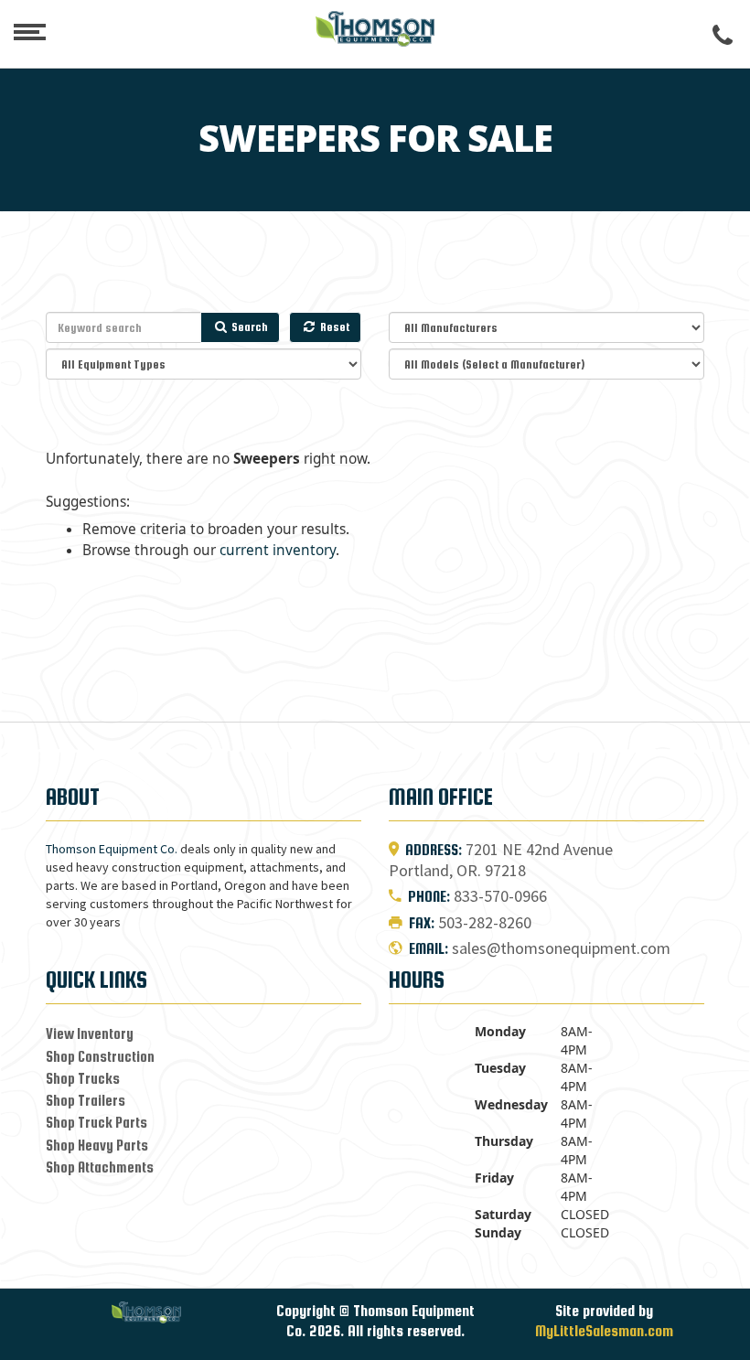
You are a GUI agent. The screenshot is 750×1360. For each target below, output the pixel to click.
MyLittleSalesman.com (604, 1331)
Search (248, 327)
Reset (333, 327)
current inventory (278, 550)
